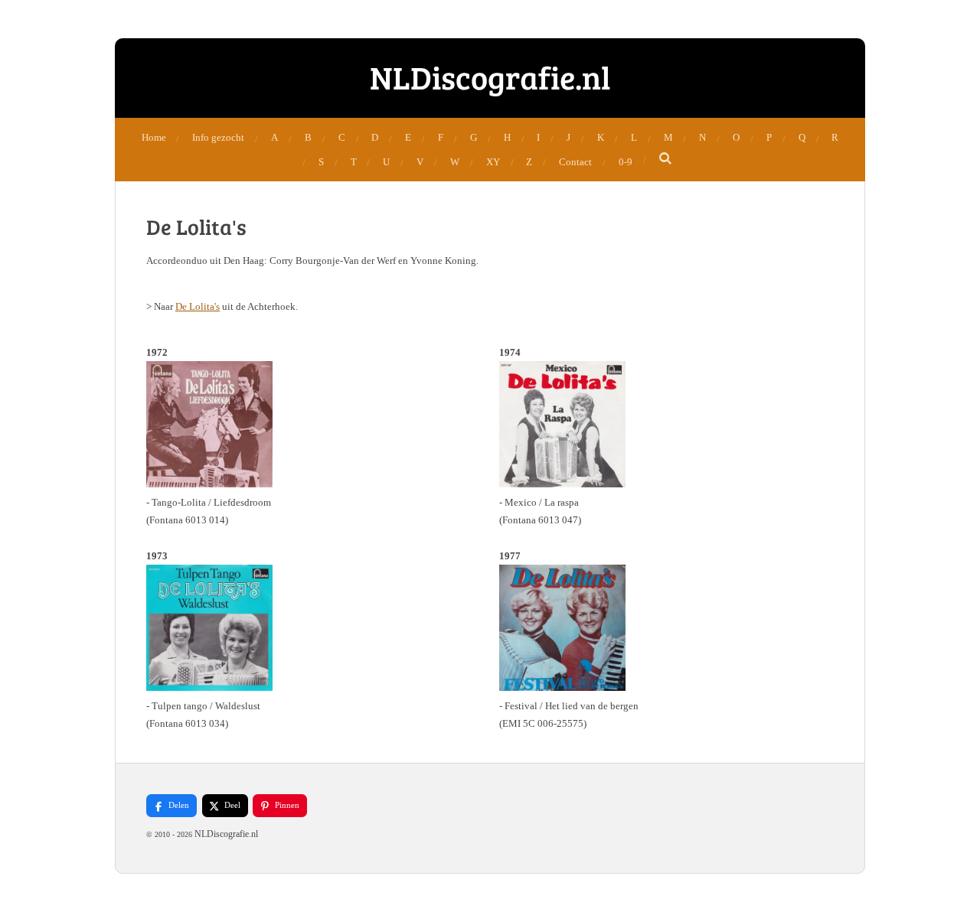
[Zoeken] (666, 159)
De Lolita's (197, 306)
